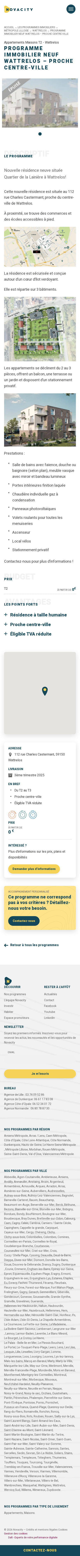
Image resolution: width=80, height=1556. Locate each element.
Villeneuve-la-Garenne (42, 1476)
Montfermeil (12, 1375)
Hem (64, 1310)
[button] (40, 134)
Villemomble (59, 1471)
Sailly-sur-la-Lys (64, 1416)
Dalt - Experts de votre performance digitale (32, 1537)
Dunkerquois (12, 1145)
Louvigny (36, 1356)
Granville (9, 1301)
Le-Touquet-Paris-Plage (32, 1347)
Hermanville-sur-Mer (17, 1315)
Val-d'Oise (35, 1154)
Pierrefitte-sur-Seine (57, 1398)
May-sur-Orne (39, 1366)
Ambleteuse (49, 1177)
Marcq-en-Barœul (35, 1361)
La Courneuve (13, 1324)
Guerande (37, 1301)
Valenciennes (63, 1467)
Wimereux (38, 1490)
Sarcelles (10, 1453)
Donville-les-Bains (56, 1260)
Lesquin (9, 1352)
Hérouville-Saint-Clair (45, 1315)
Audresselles (56, 1191)
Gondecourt (11, 1297)
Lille (17, 1352)
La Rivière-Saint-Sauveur (19, 1329)
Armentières (12, 1186)
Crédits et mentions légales (42, 1530)
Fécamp (48, 1283)
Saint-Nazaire (12, 1439)
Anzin (45, 1182)
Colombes (49, 1237)
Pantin (8, 1398)
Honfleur (65, 1315)
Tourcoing (35, 1462)
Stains (68, 1453)
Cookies (62, 1530)
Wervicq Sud (12, 1490)
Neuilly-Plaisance (42, 1384)
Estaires (57, 1278)
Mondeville (45, 1370)
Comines (63, 1237)
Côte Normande (60, 1140)
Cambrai (35, 1223)
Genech (34, 1292)
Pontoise (29, 1403)
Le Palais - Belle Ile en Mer (20, 1343)
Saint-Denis (66, 1426)
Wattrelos (39, 30)
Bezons (9, 1209)
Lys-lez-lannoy (63, 1356)
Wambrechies (13, 1485)
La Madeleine (57, 1324)
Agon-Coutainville (28, 1177)
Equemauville (21, 1274)
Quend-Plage (38, 1407)
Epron (8, 1274)
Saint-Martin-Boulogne (18, 1435)
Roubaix (39, 1416)
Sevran (30, 1453)
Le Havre (38, 1338)
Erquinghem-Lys (40, 1278)
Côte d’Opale (12, 1140)
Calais (25, 1223)
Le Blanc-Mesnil (57, 1333)
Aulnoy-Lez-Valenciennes (44, 1195)
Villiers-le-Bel (49, 1481)
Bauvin (33, 1200)
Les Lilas (69, 1347)
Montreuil (60, 1375)
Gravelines (23, 1301)
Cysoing (34, 1255)
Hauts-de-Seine (32, 1145)
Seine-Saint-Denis (15, 1154)
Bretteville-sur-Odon (50, 1218)
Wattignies (44, 1485)
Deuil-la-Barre (62, 1255)
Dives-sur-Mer (23, 1260)
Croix (53, 1251)
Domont (39, 1260)
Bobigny (68, 1209)
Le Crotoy (25, 1338)
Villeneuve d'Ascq (15, 1476)
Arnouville (28, 1186)
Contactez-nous (24, 921)
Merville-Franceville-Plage (20, 1370)
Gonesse (26, 1297)
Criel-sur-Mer (40, 1251)
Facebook (50, 1006)
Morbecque (36, 1379)
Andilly (8, 1182)
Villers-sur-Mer (13, 1481)
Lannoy (10, 1333)
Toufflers (10, 1462)
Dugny (56, 1264)
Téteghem (44, 1458)
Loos (26, 1356)
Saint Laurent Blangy (17, 1421)
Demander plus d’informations (34, 869)
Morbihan (35, 1149)
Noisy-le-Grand (13, 1393)
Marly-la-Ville (64, 1361)
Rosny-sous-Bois (14, 1416)
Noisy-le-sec (32, 1393)
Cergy (30, 1232)
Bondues (9, 1214)
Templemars (12, 1458)
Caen (7, 1223)
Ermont (66, 1274)
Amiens (63, 1177)
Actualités (50, 994)
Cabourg (69, 1218)
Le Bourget (11, 1338)
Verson (34, 1471)
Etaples (68, 1278)
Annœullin (20, 1182)
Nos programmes (15, 994)
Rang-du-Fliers (13, 1412)
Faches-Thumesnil (30, 1283)
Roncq (55, 1412)
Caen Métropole (56, 1136)
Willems (26, 1490)
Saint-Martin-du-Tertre (49, 1435)
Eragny (55, 1274)
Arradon (51, 1186)
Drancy (46, 1264)
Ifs (73, 1315)
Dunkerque (69, 1264)
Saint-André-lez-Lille (17, 1426)
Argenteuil (56, 1182)
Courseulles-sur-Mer (17, 1251)
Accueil (9, 27)
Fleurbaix (60, 1283)
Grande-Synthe (60, 1297)
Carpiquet (51, 1228)
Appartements (13, 1513)
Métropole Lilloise (16, 30)
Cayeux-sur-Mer (14, 1232)
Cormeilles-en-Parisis (17, 1241)
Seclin (21, 1453)
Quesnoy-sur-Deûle (60, 1407)
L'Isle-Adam (11, 1320)
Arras (61, 1186)
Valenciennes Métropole (58, 1154)
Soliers (58, 1453)
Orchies (46, 1393)
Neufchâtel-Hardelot (17, 1384)
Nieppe (57, 1389)
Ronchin (44, 1412)
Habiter (8, 1012)
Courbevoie (41, 1246)
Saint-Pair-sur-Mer (16, 1444)
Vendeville (21, 1471)
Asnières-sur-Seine (16, 1191)
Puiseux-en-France (16, 1407)
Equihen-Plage (40, 1274)
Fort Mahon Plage (62, 1287)
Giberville (63, 1292)
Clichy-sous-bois (14, 1237)
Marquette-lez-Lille (16, 1366)
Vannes (9, 1471)
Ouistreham (59, 1393)
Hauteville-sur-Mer (16, 1310)
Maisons (29, 1513)
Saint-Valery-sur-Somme (45, 1444)
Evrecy (13, 1283)
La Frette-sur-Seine (35, 1324)
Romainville (31, 1412)
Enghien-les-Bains (38, 1269)
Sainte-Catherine (36, 1449)
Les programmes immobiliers (27, 23)
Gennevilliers (48, 1292)
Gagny (23, 1292)
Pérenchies (21, 1398)
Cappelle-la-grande (32, 1228)
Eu (5, 1283)
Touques (22, 1462)
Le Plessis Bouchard (50, 1343)
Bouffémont (33, 1214)
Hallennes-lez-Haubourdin (20, 1306)
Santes (64, 1449)
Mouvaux (51, 1379)
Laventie (40, 1333)
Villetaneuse (32, 1481)
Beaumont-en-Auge (17, 1205)
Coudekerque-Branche (18, 1246)
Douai (7, 1264)
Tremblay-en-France (17, 1467)
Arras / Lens (37, 1136)
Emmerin (20, 1269)
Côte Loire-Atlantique (35, 1140)
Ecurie (9, 1269)
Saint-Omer (47, 1439)
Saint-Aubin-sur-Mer (45, 1426)
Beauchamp (46, 1200)
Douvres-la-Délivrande (27, 1264)
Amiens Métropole (16, 1136)
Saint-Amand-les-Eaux (45, 1421)
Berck (59, 1205)
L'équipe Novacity (15, 1000)
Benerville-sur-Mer (43, 1205)
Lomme (56, 1352)
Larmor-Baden (25, 1333)
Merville (68, 1366)
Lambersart (44, 1329)
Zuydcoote (54, 1490)
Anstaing (34, 1182)
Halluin (43, 1306)
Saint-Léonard (44, 1430)
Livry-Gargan (42, 1352)
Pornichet (52, 1403)
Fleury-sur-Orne (14, 1287)
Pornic (40, 1403)
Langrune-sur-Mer (64, 1329)
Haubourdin (55, 1306)
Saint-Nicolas (31, 1439)
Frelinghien (11, 1292)
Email (11, 1052)
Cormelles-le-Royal (45, 1241)
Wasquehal (30, 1485)
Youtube (49, 1012)
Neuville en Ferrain (39, 1389)
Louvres (48, 1356)
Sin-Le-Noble (44, 1453)
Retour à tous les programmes (34, 945)
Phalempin (36, 1398)
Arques (40, 1186)
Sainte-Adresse (14, 1449)
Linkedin (49, 1018)
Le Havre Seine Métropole (59, 1145)
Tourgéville (50, 1462)
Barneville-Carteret (16, 1200)
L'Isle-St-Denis (29, 1320)
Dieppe (8, 1260)
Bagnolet (67, 1195)
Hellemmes (53, 1310)
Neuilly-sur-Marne (15, 1389)
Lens (60, 1347)
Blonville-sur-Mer (50, 1209)
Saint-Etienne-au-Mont (18, 1430)
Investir (9, 1006)
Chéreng (40, 1232)
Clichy (51, 1232)
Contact (49, 1000)
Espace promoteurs (16, 1018)
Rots (29, 1416)
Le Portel (10, 1347)
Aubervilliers (38, 1191)
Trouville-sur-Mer (42, 1467)
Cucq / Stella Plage (16, 1255)
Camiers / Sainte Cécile (56, 1223)
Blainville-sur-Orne (26, 1209)
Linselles (27, 1352)
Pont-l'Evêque (13, 1403)
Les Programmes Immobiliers (36, 27)
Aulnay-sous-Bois (15, 1195)
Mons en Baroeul (64, 1370)
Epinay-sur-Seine (62, 1269)
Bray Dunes (28, 1218)
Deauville (46, 1255)
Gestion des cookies (15, 1533)
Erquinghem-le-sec (16, 1278)
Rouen (49, 1416)
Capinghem (11, 1228)
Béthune (69, 1205)
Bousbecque (12, 1218)
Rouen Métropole (53, 1149)
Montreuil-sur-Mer (16, 1379)
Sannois (53, 1449)
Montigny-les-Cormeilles (37, 1375)
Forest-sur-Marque (38, 1287)
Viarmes (45, 1471)
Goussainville (41, 1297)
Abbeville (10, 1177)
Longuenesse (13, 1356)
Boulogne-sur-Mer (54, 1214)
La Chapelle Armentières (55, 1320)
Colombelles (34, 1237)
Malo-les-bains (13, 1361)
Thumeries (59, 1458)
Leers (52, 1347)
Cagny (16, 1223)
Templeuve (29, 1458)
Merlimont (55, 1366)
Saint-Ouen (63, 1439)
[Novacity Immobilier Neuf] (18, 9)
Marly (51, 1361)
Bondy (21, 1214)
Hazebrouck (37, 1310)
